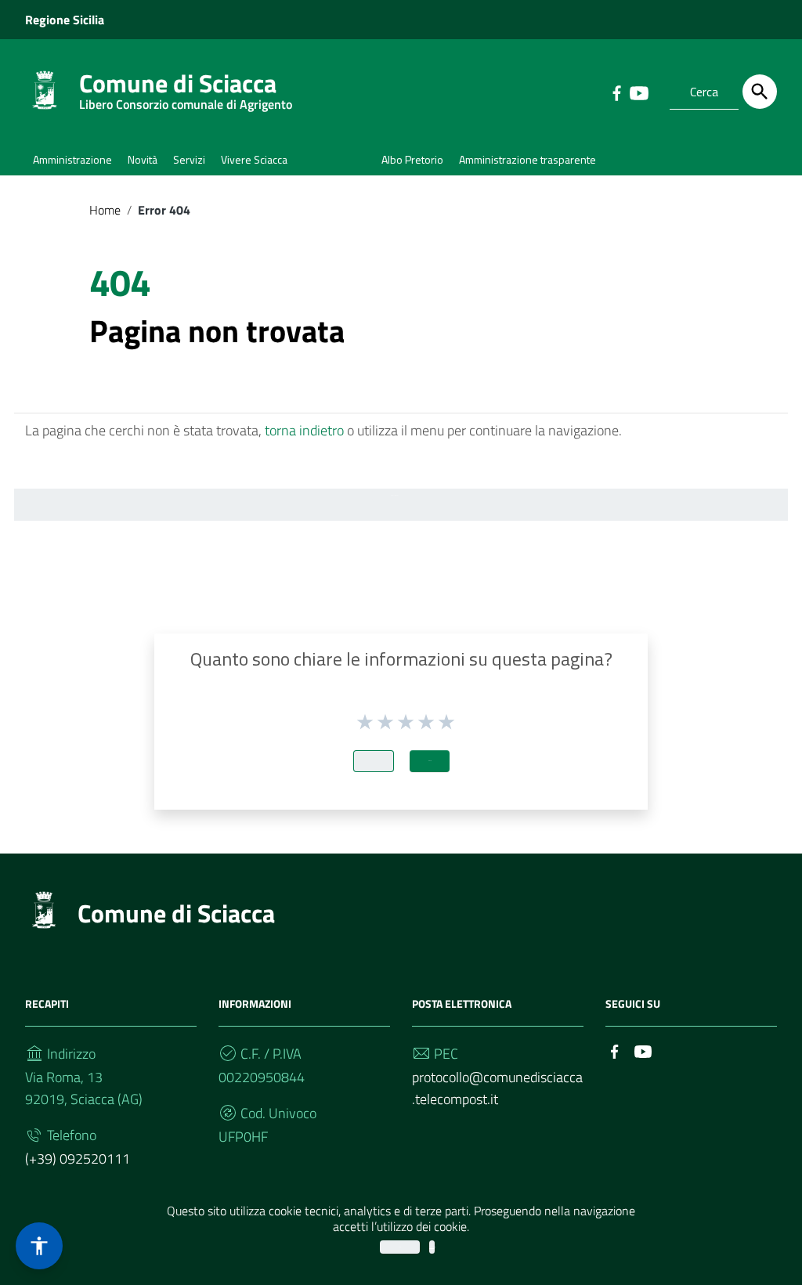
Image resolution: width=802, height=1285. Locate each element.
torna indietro (304, 430)
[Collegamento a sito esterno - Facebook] (616, 91)
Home (105, 209)
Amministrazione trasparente (527, 159)
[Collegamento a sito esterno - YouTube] (638, 91)
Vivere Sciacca (254, 159)
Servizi (189, 159)
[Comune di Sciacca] (44, 88)
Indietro (373, 760)
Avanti (429, 760)
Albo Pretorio (412, 159)
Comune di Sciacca (185, 86)
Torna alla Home (395, 495)
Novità (142, 159)
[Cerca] (759, 91)
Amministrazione (72, 159)
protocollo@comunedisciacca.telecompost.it (497, 1088)
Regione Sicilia (64, 19)
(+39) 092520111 (77, 1158)
